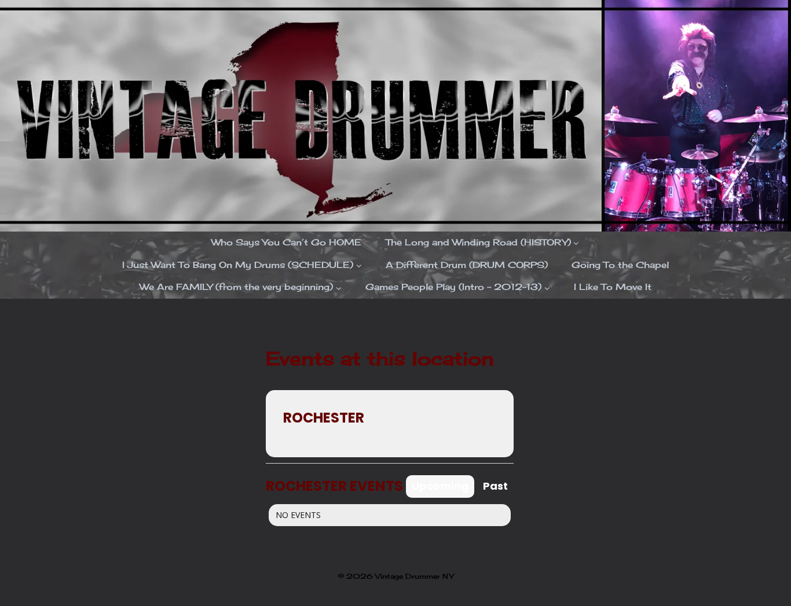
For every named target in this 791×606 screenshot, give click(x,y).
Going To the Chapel (620, 264)
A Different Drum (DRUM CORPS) (467, 264)
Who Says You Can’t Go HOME (286, 242)
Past (495, 486)
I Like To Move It (612, 286)
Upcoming (440, 486)
